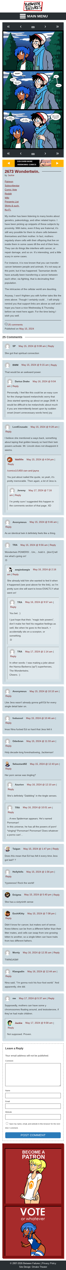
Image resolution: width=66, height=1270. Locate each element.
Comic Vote (11, 189)
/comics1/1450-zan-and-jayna (23, 470)
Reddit (8, 193)
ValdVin (19, 459)
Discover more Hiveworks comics (26, 163)
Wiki (7, 197)
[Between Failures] (33, 6)
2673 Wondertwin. (22, 171)
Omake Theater (39, 1267)
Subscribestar (12, 185)
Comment (9, 1061)
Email (7, 1101)
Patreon (9, 181)
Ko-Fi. (8, 209)
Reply (51, 346)
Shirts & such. (12, 205)
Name (7, 1091)
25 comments (15, 324)
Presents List (12, 201)
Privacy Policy (49, 1263)
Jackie (11, 175)
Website (8, 1112)
